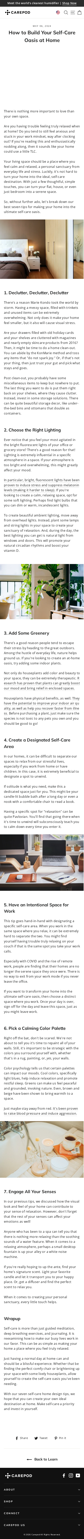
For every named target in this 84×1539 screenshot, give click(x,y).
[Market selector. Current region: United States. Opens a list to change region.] (58, 12)
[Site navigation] (71, 12)
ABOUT (9, 1489)
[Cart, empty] (78, 12)
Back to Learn (45, 1459)
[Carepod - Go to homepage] (17, 12)
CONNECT (12, 1513)
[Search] (65, 12)
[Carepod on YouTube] (78, 1475)
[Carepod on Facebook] (64, 1475)
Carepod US (14, 1525)
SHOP (8, 1501)
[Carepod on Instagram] (71, 1475)
